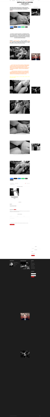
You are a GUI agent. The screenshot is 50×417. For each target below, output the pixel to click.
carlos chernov (16, 183)
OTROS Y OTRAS (22, 0)
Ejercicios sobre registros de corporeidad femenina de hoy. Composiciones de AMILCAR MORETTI (14, 197)
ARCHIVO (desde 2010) (27, 0)
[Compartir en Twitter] (27, 183)
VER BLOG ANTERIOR (32, 0)
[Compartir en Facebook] (26, 183)
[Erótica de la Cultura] (25, 3)
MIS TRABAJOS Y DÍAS (18, 0)
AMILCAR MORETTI (13, 0)
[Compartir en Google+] (28, 183)
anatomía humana (12, 183)
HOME (10, 0)
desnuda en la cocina (12, 184)
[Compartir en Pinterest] (29, 183)
